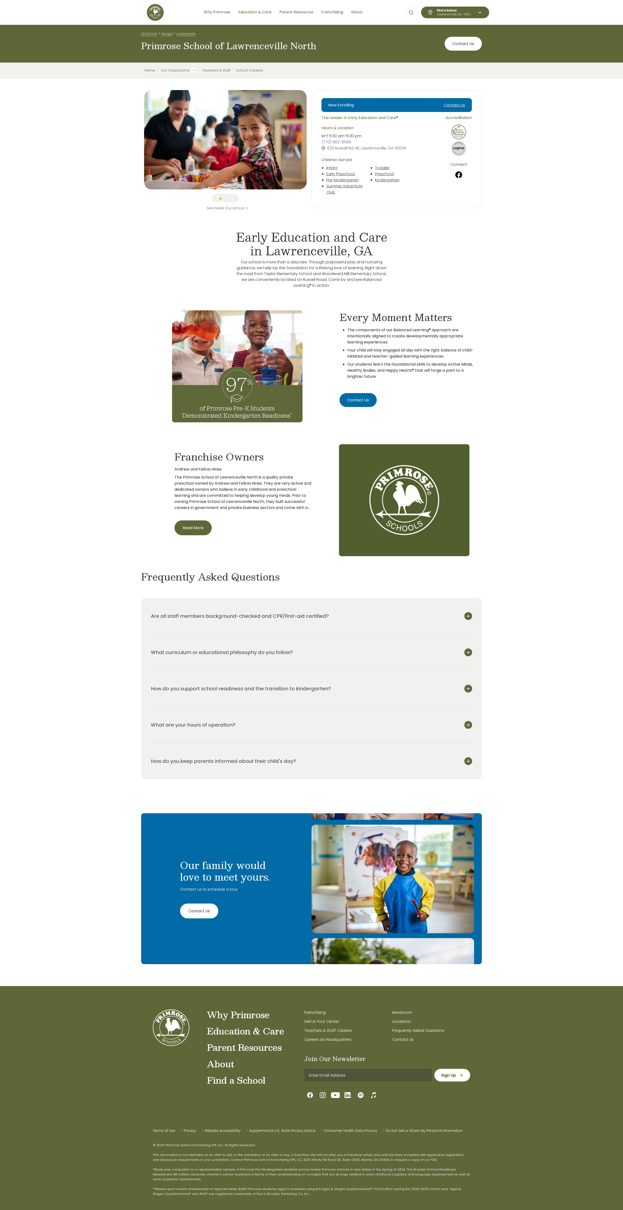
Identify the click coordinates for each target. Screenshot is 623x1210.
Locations (401, 1021)
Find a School (236, 1080)
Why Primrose (238, 1014)
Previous (140, 139)
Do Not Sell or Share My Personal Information (424, 1130)
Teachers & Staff (216, 70)
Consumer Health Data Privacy (350, 1130)
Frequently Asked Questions (418, 1030)
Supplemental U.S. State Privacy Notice (282, 1130)
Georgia (167, 34)
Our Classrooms (175, 70)
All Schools (149, 34)
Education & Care (245, 1031)
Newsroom (402, 1012)
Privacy (190, 1130)
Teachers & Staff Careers (328, 1030)
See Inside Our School (225, 208)
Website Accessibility (223, 1130)
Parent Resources (244, 1047)
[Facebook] (458, 174)
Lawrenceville (186, 34)
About (220, 1063)
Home (150, 70)
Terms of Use (164, 1130)
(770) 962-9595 (336, 142)
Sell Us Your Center (321, 1021)
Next (310, 139)
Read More (193, 528)
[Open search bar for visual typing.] (411, 12)
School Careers (249, 70)
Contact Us (463, 43)
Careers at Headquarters (327, 1039)
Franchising (315, 1012)
